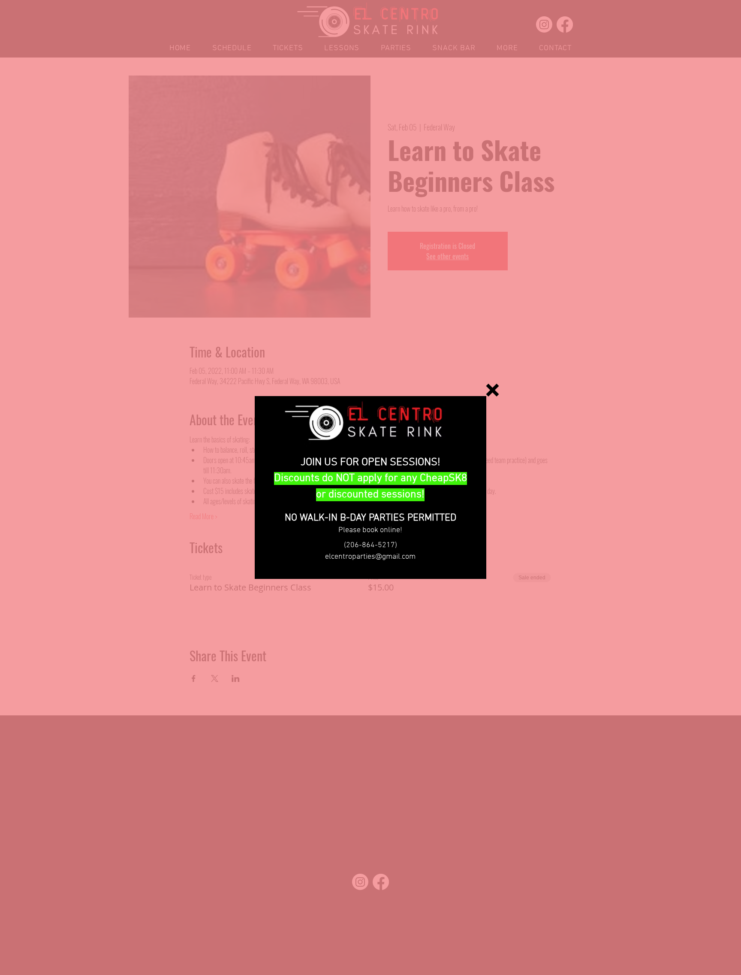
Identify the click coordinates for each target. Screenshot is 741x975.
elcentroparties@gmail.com (370, 556)
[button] (492, 390)
